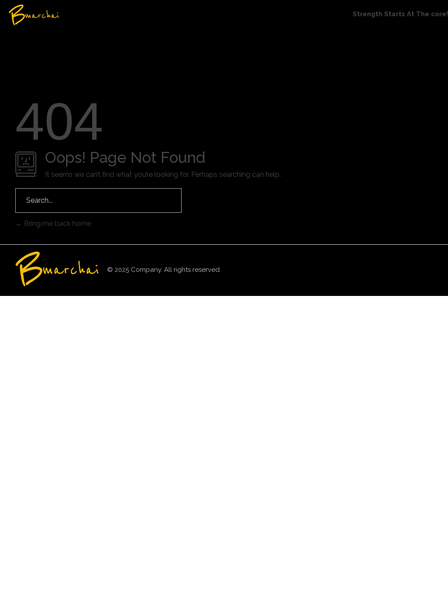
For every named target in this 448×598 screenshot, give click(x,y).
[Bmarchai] (50, 14)
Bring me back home (56, 223)
